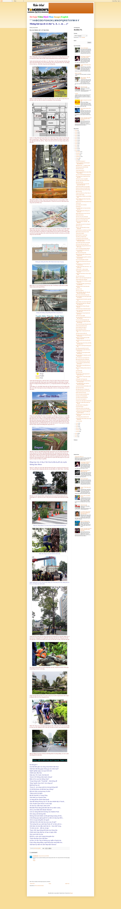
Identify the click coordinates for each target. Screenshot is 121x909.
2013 (76, 433)
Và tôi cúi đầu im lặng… (80, 194)
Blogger (71, 893)
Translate (83, 37)
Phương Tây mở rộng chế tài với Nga (83, 189)
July (77, 159)
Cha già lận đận (79, 370)
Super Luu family (78, 73)
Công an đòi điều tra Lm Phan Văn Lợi (83, 193)
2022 (76, 137)
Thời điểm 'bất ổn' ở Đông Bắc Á (82, 405)
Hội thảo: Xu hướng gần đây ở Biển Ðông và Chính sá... (82, 338)
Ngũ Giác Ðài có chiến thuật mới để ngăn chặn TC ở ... (82, 374)
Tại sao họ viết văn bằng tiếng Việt (82, 319)
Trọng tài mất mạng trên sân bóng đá (83, 390)
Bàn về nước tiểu (79, 372)
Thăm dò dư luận (84, 86)
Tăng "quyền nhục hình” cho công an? (83, 224)
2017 (76, 145)
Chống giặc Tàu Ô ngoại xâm (81, 379)
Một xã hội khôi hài (79, 182)
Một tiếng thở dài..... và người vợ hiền (83, 165)
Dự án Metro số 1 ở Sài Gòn (81, 204)
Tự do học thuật (79, 421)
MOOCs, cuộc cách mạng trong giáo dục (83, 277)
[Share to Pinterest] (50, 848)
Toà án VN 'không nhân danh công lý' (83, 218)
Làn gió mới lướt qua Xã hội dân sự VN (83, 386)
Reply (34, 860)
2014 (76, 150)
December (78, 151)
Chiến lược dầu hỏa (80, 215)
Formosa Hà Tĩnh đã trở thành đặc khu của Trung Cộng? (83, 381)
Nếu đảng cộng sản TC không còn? (82, 389)
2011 (76, 436)
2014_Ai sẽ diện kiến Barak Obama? (83, 248)
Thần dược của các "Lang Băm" (82, 178)
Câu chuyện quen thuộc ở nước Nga (83, 242)
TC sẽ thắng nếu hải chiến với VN (82, 416)
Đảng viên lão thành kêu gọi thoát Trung (83, 201)
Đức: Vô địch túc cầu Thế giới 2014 (82, 357)
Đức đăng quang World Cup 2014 (82, 348)
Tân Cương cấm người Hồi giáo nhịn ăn (83, 324)
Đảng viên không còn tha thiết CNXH (83, 188)
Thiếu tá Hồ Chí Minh (80, 233)
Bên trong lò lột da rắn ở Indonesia (82, 359)
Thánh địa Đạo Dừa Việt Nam (81, 279)
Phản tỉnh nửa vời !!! (80, 168)
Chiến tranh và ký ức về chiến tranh (82, 408)
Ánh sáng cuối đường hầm (81, 252)
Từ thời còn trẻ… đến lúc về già (82, 269)
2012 (76, 435)
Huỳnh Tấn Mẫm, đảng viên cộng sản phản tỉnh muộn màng (83, 293)
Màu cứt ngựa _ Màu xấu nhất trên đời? (85, 78)
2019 (76, 142)
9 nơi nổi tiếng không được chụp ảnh (83, 361)
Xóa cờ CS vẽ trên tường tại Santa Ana (83, 174)
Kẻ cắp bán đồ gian (79, 406)
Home (50, 883)
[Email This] (45, 848)
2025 (76, 132)
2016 (76, 146)
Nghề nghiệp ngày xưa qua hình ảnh (83, 213)
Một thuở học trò (79, 225)
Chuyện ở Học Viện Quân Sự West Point (83, 400)
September (78, 156)
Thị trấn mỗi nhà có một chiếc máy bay (83, 308)
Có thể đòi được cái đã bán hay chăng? (83, 230)
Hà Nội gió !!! (78, 206)
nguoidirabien (35, 855)
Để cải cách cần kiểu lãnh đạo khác (82, 294)
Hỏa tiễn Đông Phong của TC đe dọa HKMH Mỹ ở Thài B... (83, 240)
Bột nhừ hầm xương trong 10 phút (82, 231)
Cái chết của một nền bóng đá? (82, 397)
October (77, 154)
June (77, 423)
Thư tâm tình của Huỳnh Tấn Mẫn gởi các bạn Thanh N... (83, 412)
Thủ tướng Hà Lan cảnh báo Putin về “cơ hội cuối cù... (83, 264)
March (77, 428)
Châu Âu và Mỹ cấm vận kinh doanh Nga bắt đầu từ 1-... (83, 163)
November (78, 153)
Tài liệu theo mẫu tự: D (79, 456)
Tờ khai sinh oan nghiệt (80, 315)
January (77, 431)
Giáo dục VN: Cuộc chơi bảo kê (82, 216)
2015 (76, 148)
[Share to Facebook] (49, 848)
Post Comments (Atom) (39, 885)
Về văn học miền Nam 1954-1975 (82, 244)
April (77, 426)
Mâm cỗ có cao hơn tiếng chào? (82, 219)
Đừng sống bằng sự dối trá (81, 329)
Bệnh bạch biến (79, 191)
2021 (76, 138)
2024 (76, 133)
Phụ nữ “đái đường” (84, 48)
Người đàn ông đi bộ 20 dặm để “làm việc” (85, 471)
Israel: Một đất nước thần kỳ (81, 327)
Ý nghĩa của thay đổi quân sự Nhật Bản (83, 409)
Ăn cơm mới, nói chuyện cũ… (81, 399)
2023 (76, 135)
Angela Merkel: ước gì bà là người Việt (83, 301)
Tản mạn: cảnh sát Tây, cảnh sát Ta (82, 180)
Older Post (67, 883)
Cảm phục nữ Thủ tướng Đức (81, 395)
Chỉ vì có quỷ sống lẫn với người (82, 259)
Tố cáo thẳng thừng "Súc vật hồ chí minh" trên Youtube (82, 384)
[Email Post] (43, 848)
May (77, 424)
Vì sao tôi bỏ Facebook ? (80, 161)
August (77, 158)
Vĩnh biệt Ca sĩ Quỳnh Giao (81, 236)
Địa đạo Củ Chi (79, 288)
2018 (76, 143)
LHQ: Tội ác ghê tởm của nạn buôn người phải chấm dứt (82, 184)
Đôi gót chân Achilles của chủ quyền (83, 186)
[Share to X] (48, 848)
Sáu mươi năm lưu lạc (80, 276)
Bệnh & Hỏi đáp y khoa (85, 521)
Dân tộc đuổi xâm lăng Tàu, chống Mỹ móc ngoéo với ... (83, 304)
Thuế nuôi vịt (78, 203)
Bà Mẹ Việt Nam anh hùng (81, 392)
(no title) (76, 93)
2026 (76, 130)
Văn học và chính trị (79, 290)
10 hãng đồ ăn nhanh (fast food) (82, 238)
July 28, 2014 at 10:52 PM (44, 855)
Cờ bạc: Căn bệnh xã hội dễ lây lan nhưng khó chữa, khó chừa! (86, 118)
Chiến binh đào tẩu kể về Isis (81, 325)
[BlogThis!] (46, 848)
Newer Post (32, 883)
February (78, 429)
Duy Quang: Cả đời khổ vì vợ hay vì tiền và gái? (85, 57)
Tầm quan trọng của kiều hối (81, 333)
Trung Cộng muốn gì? (80, 170)
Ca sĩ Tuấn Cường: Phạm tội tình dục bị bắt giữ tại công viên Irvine (85, 512)
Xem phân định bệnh (80, 387)
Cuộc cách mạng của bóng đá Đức (82, 394)
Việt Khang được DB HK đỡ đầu (82, 167)
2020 (76, 140)
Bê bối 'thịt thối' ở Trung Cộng (81, 235)
